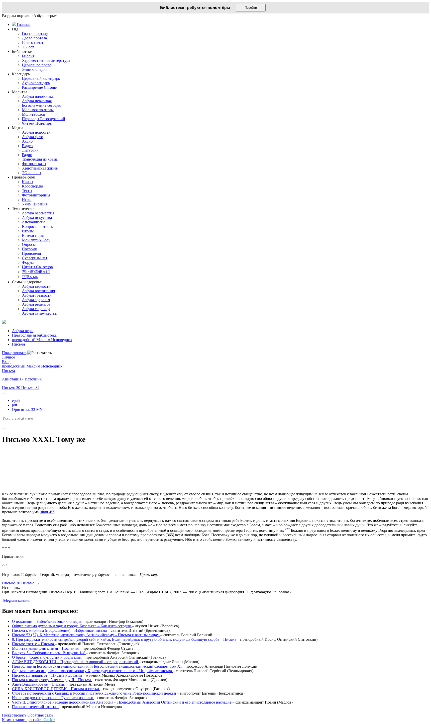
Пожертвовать (14, 353)
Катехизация (33, 235)
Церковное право (36, 65)
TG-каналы (31, 173)
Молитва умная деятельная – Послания (46, 648)
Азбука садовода (36, 309)
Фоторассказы (34, 164)
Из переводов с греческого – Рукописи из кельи (53, 698)
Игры (26, 199)
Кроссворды (32, 186)
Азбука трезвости (37, 295)
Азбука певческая (37, 101)
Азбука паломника (38, 96)
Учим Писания (34, 204)
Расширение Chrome (39, 87)
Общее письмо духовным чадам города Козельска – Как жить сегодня (72, 626)
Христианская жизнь (40, 168)
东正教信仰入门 (36, 272)
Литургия (30, 150)
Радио (27, 155)
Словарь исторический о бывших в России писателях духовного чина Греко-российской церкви (94, 693)
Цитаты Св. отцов (37, 267)
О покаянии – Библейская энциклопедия (47, 621)
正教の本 (30, 277)
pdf (14, 405)
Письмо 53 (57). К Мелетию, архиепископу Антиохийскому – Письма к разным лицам (86, 635)
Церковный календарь (41, 78)
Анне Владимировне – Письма (39, 684)
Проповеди (31, 253)
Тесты (27, 190)
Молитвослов (33, 114)
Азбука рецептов (36, 304)
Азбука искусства (37, 217)
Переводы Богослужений (43, 119)
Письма (8, 370)
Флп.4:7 (47, 512)
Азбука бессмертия (38, 213)
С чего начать (33, 42)
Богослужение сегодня (41, 105)
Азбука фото (32, 137)
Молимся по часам (38, 110)
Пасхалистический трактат (35, 707)
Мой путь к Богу (36, 240)
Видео (27, 146)
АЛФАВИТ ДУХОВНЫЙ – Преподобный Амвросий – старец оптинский (75, 662)
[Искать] (4, 428)
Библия (28, 56)
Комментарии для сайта (28, 720)
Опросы (29, 244)
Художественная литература (46, 60)
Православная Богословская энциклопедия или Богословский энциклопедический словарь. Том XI (97, 666)
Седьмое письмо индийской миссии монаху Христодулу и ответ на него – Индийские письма (92, 671)
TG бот (28, 47)
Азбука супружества (39, 313)
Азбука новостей (36, 132)
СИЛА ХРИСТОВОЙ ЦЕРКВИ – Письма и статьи (56, 689)
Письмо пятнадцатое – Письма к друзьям (47, 675)
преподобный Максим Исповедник (32, 366)
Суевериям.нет (34, 258)
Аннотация (12, 379)
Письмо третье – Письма (33, 644)
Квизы (27, 182)
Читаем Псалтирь (37, 123)
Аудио (27, 141)
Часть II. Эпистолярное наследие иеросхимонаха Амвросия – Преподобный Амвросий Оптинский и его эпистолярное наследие (122, 702)
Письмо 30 (11, 387)
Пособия (29, 249)
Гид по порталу (35, 33)
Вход (6, 362)
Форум (28, 262)
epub (16, 400)
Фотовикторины (36, 195)
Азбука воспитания (38, 291)
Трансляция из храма (40, 159)
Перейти (250, 7)
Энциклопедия (34, 69)
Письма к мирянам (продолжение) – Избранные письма (60, 630)
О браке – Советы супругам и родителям (47, 657)
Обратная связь (40, 715)
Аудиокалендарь (36, 83)
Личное (8, 357)
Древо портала (34, 38)
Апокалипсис (33, 222)
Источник (33, 379)
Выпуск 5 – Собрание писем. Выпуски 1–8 (49, 653)
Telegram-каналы (16, 600)
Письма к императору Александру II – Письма (52, 680)
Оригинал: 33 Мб (27, 409)
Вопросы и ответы (38, 226)
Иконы (28, 231)
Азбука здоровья (36, 300)
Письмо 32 (30, 387)
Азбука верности (36, 286)
